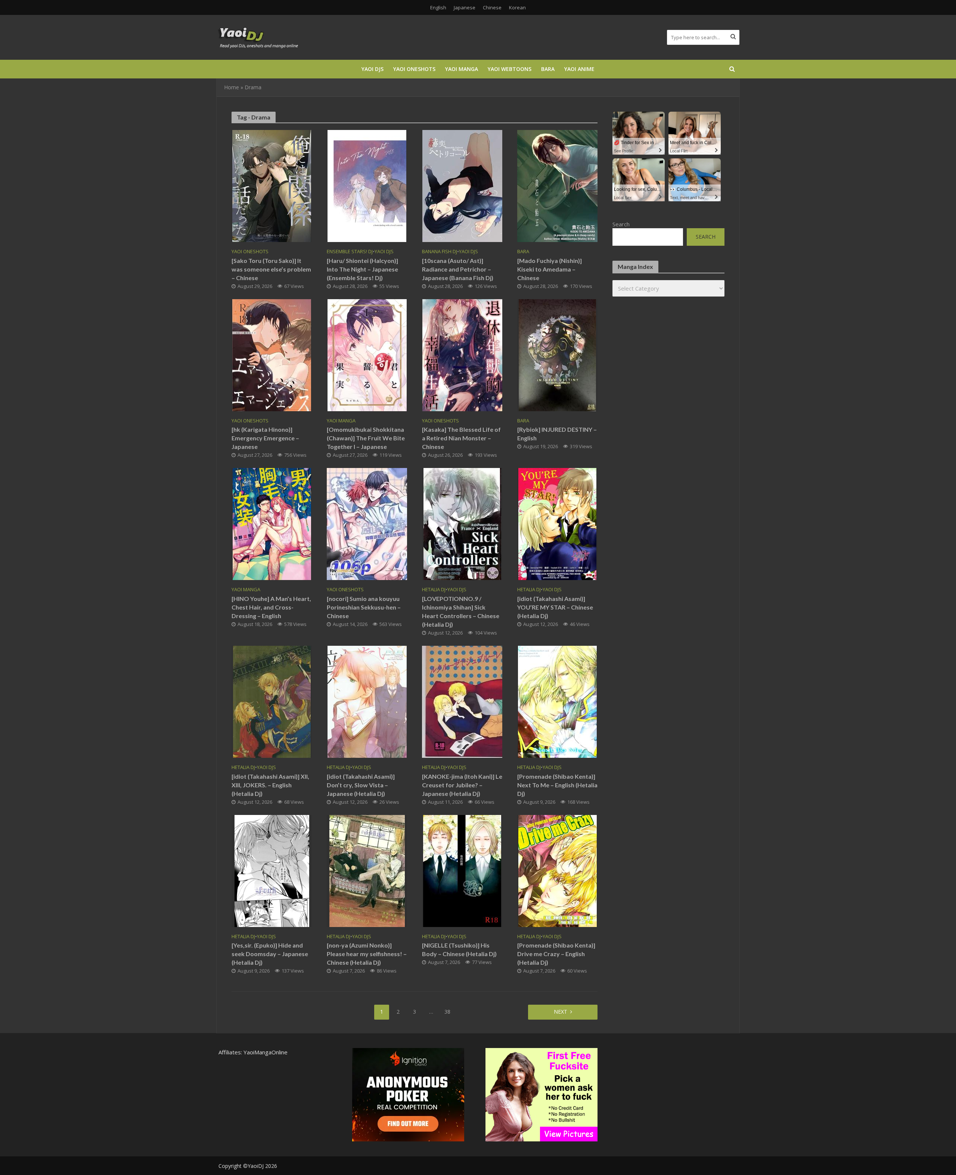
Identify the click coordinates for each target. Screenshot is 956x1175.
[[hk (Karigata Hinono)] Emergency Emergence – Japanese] (271, 354)
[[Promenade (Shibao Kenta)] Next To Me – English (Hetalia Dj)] (557, 701)
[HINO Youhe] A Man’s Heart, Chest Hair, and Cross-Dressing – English (271, 607)
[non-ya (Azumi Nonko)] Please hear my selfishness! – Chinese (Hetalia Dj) (367, 954)
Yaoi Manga (461, 68)
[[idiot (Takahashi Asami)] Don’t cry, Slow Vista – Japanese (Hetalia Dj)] (367, 701)
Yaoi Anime (579, 68)
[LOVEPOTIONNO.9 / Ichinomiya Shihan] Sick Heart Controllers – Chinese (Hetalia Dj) (460, 611)
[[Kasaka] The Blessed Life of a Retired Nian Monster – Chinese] (462, 354)
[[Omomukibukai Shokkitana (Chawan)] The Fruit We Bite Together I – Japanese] (367, 354)
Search (621, 224)
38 (447, 1011)
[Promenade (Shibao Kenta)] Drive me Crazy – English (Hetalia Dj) (556, 954)
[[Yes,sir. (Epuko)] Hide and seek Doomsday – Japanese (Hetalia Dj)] (272, 870)
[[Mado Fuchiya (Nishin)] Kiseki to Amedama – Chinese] (557, 185)
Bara (548, 68)
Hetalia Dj (434, 589)
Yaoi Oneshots (414, 68)
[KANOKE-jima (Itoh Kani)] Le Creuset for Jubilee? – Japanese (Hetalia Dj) (462, 785)
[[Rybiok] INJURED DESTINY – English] (557, 354)
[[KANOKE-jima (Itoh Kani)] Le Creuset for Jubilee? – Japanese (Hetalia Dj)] (462, 701)
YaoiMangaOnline (265, 1052)
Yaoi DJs (372, 68)
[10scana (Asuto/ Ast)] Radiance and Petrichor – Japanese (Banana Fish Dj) (457, 269)
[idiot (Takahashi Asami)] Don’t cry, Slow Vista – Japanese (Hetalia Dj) (361, 785)
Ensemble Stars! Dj (350, 251)
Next (560, 1011)
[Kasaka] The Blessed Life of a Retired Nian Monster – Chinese (461, 438)
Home (231, 87)
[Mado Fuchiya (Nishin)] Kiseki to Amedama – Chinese (549, 269)
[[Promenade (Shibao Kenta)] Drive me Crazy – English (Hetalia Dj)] (557, 870)
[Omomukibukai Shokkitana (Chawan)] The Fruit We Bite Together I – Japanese (366, 438)
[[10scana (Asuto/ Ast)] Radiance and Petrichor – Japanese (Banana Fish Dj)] (462, 185)
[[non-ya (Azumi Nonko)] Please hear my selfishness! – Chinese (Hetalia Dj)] (367, 870)
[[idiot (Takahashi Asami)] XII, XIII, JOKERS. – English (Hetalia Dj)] (272, 701)
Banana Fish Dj (439, 251)
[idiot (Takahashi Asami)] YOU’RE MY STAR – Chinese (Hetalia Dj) (555, 607)
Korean (517, 7)
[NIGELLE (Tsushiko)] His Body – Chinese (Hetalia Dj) (459, 949)
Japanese (464, 7)
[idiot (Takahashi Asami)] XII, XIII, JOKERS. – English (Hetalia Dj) (270, 785)
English (438, 7)
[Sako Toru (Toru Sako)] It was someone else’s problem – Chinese (271, 269)
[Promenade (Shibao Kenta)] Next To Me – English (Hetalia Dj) (557, 785)
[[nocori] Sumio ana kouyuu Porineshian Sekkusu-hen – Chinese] (367, 524)
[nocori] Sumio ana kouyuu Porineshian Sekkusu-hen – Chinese (364, 607)
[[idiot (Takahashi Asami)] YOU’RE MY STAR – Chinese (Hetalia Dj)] (557, 524)
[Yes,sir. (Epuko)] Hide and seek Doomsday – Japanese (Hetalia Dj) (270, 954)
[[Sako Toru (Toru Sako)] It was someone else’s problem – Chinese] (271, 185)
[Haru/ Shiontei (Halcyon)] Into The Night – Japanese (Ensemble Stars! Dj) (362, 269)
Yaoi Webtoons (509, 68)
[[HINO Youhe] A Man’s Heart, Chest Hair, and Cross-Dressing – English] (272, 524)
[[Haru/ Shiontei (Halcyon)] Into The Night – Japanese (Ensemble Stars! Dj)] (367, 185)
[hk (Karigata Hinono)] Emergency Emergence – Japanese (265, 438)
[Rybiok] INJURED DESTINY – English (557, 433)
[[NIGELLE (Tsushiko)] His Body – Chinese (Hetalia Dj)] (462, 870)
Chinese (492, 7)
